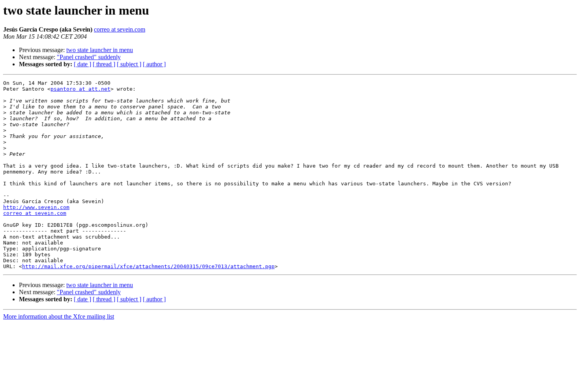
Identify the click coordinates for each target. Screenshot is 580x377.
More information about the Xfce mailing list (58, 316)
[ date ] (82, 64)
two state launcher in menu (99, 50)
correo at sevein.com (119, 29)
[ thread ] (104, 64)
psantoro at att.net (80, 89)
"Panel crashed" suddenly (89, 57)
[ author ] (154, 64)
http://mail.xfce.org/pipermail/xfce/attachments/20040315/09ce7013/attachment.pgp (148, 266)
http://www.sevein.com (36, 207)
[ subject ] (129, 64)
